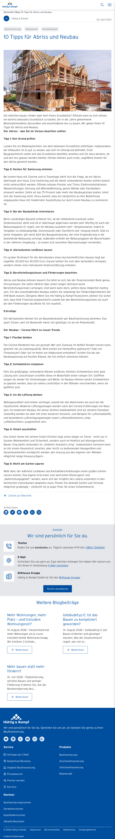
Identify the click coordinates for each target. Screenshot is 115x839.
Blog (17, 12)
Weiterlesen (21, 649)
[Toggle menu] (110, 5)
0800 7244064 (95, 547)
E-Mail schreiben (58, 565)
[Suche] (102, 4)
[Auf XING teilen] (12, 512)
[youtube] (6, 739)
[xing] (20, 739)
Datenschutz (69, 830)
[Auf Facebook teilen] (19, 512)
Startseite (9, 12)
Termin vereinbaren (57, 588)
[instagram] (34, 739)
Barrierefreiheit (52, 830)
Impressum (35, 830)
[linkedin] (13, 739)
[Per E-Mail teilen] (39, 512)
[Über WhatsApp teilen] (32, 512)
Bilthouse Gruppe (69, 577)
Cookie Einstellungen (14, 836)
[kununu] (42, 739)
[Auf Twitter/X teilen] (25, 512)
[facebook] (27, 739)
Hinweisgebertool (87, 830)
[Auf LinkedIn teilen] (6, 512)
